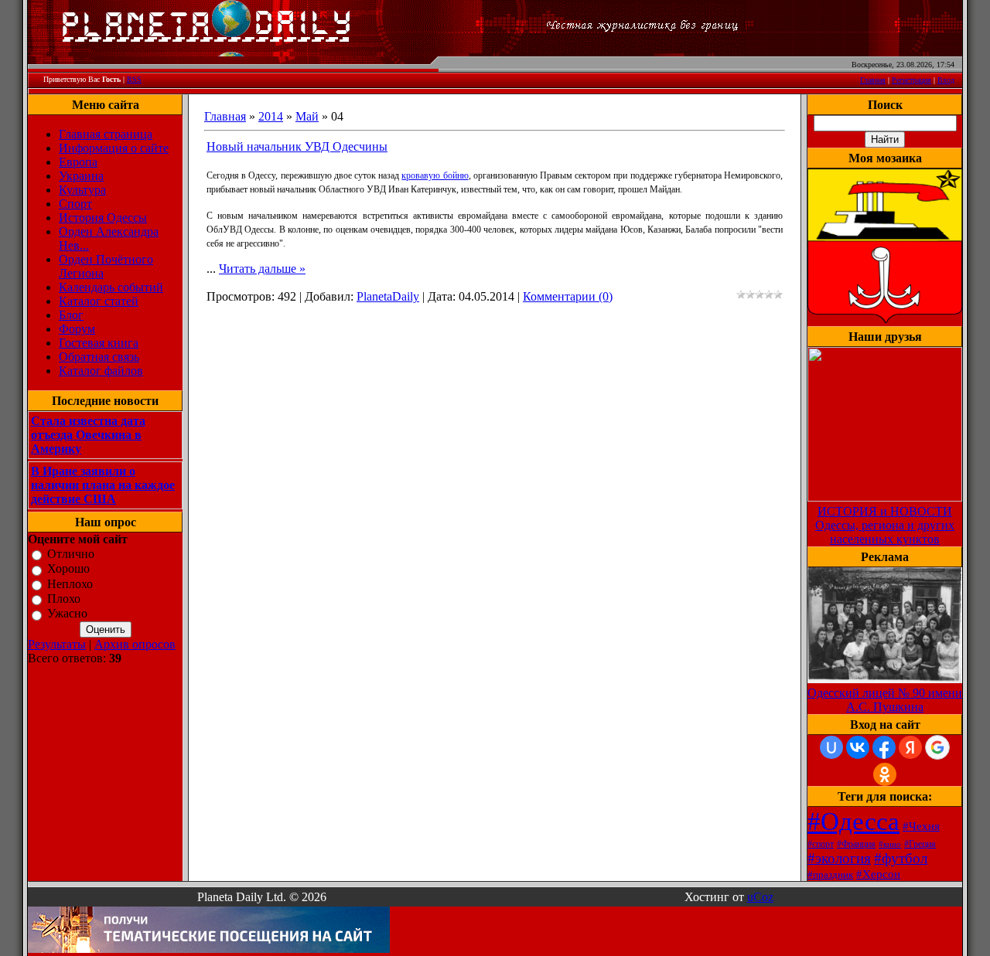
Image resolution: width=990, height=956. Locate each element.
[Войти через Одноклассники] (884, 774)
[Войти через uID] (831, 747)
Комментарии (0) (568, 296)
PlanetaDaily (388, 296)
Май (307, 116)
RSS (134, 79)
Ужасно (67, 614)
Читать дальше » (262, 268)
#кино (890, 844)
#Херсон (878, 874)
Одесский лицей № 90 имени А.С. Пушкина (884, 699)
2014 (270, 116)
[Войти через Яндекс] (910, 747)
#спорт (820, 844)
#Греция (920, 844)
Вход (945, 80)
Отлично (70, 553)
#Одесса (853, 821)
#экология (839, 858)
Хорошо (68, 569)
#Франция (856, 844)
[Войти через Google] (937, 747)
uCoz (760, 896)
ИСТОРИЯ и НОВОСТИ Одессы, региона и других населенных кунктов (884, 525)
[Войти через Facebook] (884, 747)
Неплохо (70, 583)
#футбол (900, 858)
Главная (873, 80)
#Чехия (921, 826)
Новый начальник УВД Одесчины (297, 146)
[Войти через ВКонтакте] (857, 747)
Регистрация (911, 80)
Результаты (57, 644)
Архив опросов (135, 644)
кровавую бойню (434, 175)
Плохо (63, 598)
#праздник (830, 874)
